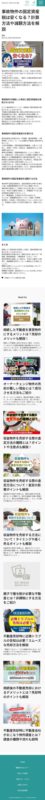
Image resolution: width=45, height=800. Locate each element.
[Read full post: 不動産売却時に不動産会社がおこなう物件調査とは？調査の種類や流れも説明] (21, 725)
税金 (23, 278)
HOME (22, 762)
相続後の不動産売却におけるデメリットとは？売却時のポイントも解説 (22, 692)
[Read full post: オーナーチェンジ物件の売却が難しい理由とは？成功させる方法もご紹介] (21, 379)
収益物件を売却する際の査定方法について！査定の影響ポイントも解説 (22, 485)
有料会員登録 (22, 790)
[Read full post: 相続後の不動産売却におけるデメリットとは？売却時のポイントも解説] (21, 683)
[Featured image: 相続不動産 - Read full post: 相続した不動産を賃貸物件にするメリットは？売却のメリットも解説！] (21, 325)
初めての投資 (22, 773)
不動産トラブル (9, 278)
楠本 (3, 35)
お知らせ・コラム (22, 779)
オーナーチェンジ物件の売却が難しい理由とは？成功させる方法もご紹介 (22, 388)
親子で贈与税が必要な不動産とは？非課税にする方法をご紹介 (22, 598)
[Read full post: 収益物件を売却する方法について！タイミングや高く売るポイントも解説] (21, 530)
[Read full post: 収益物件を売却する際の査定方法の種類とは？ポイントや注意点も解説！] (21, 433)
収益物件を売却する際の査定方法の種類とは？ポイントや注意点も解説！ (22, 442)
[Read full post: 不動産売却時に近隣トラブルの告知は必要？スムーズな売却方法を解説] (21, 631)
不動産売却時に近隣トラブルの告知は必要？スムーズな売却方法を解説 (22, 640)
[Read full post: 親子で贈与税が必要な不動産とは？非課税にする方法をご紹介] (21, 589)
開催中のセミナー (22, 767)
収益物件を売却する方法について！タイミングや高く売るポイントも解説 (22, 539)
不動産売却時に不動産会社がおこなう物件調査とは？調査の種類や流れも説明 (22, 734)
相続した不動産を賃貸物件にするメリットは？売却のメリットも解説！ (22, 334)
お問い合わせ (22, 784)
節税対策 (18, 278)
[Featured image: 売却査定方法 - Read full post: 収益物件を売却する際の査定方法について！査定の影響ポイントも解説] (21, 476)
